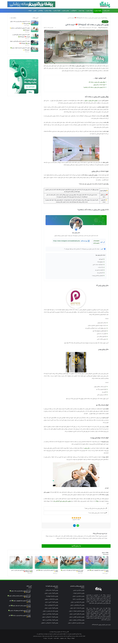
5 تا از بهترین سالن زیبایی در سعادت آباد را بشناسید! (94, 87)
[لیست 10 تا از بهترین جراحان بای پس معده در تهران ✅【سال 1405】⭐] (34, 22)
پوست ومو (81, 11)
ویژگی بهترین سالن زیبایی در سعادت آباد (97, 82)
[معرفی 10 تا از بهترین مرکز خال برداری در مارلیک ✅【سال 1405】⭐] (46, 562)
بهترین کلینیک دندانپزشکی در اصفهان (49, 623)
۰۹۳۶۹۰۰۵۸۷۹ (96, 243)
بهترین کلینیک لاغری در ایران (51, 602)
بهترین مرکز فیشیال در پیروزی (51, 599)
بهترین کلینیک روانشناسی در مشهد (50, 620)
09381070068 (95, 625)
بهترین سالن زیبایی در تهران (91, 100)
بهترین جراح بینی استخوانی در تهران (76, 623)
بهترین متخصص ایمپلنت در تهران (76, 611)
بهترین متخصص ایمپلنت (78, 593)
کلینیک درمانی (57, 11)
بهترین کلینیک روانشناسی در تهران (50, 614)
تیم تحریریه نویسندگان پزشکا (102, 27)
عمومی (34, 11)
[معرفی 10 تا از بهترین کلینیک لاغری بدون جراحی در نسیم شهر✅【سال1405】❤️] (21, 562)
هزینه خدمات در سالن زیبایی (99, 85)
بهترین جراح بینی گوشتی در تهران (76, 617)
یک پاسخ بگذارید (76, 546)
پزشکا (106, 18)
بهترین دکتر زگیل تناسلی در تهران (77, 614)
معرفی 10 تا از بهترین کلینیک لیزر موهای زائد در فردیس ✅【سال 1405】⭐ (72, 571)
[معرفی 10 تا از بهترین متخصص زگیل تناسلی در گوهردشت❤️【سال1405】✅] (34, 36)
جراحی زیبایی (107, 11)
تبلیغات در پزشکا (71, 638)
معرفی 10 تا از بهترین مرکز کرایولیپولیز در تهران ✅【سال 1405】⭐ (97, 571)
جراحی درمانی (66, 11)
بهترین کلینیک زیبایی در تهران (51, 593)
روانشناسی (40, 11)
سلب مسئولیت (63, 638)
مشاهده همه (13, 18)
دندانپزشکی (74, 11)
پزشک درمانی (48, 11)
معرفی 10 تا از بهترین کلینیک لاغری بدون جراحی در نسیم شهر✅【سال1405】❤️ (22, 571)
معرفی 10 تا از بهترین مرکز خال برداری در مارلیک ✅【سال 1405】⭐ (47, 571)
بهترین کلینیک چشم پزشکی (52, 590)
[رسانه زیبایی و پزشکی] (105, 4)
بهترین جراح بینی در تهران (78, 596)
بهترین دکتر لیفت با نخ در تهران (77, 608)
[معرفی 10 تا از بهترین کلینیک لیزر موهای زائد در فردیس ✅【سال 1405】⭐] (71, 562)
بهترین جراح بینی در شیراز (78, 599)
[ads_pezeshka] (31, 4)
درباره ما (45, 638)
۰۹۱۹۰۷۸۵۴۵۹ (96, 241)
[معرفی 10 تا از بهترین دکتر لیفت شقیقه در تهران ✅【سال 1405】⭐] (34, 49)
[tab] (76, 508)
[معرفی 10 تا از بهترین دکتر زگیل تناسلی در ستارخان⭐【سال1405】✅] (34, 29)
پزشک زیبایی (89, 11)
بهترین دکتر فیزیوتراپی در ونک (51, 605)
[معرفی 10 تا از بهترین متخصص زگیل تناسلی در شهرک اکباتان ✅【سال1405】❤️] (34, 42)
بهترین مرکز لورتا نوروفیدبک (52, 596)
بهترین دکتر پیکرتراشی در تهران (77, 605)
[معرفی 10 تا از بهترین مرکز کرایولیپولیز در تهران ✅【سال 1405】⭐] (97, 562)
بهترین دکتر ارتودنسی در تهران (77, 602)
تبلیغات (30, 11)
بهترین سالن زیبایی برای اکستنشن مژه (62, 501)
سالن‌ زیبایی (87, 448)
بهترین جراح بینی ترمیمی (78, 590)
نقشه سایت (56, 638)
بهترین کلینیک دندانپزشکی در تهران (50, 617)
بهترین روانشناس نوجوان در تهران (76, 620)
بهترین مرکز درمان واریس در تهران (50, 611)
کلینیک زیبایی (98, 11)
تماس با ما (50, 638)
